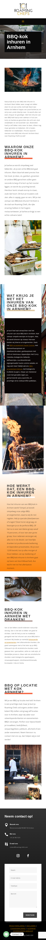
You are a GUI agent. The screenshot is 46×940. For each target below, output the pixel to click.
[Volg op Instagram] (18, 856)
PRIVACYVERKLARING (17, 926)
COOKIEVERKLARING (18, 928)
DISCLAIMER (31, 926)
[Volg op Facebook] (28, 856)
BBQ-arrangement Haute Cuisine (22, 345)
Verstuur (30, 915)
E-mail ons (14, 843)
